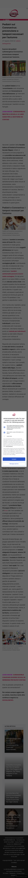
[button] (14, 436)
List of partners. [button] (9, 446)
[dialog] (14, 439)
